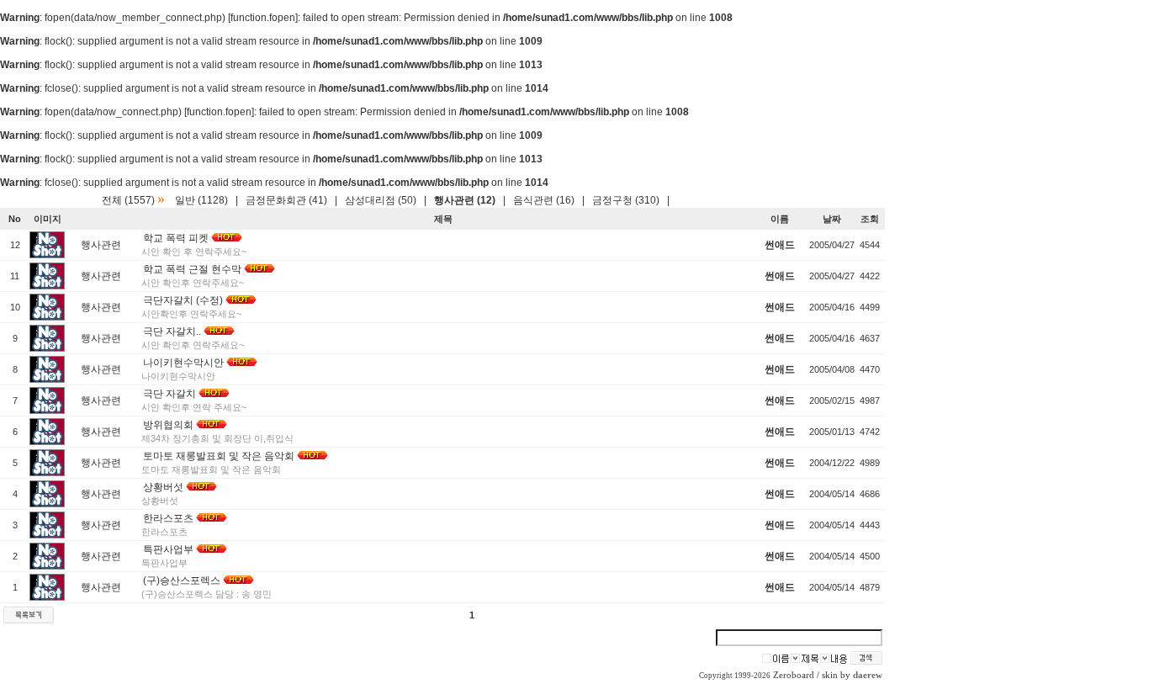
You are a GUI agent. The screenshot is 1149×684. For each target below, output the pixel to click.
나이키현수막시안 (183, 363)
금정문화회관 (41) (286, 200)
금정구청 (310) (625, 200)
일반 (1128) (201, 200)
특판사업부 (168, 549)
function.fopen (262, 18)
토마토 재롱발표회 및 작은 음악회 (218, 456)
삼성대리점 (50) (380, 200)
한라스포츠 (168, 518)
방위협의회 (168, 425)
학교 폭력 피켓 (176, 238)
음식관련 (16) (543, 200)
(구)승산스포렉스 (181, 580)
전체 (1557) (128, 200)
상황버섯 (163, 487)
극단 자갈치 (169, 394)
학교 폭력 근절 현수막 (192, 269)
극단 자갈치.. (172, 331)
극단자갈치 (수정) (183, 300)
